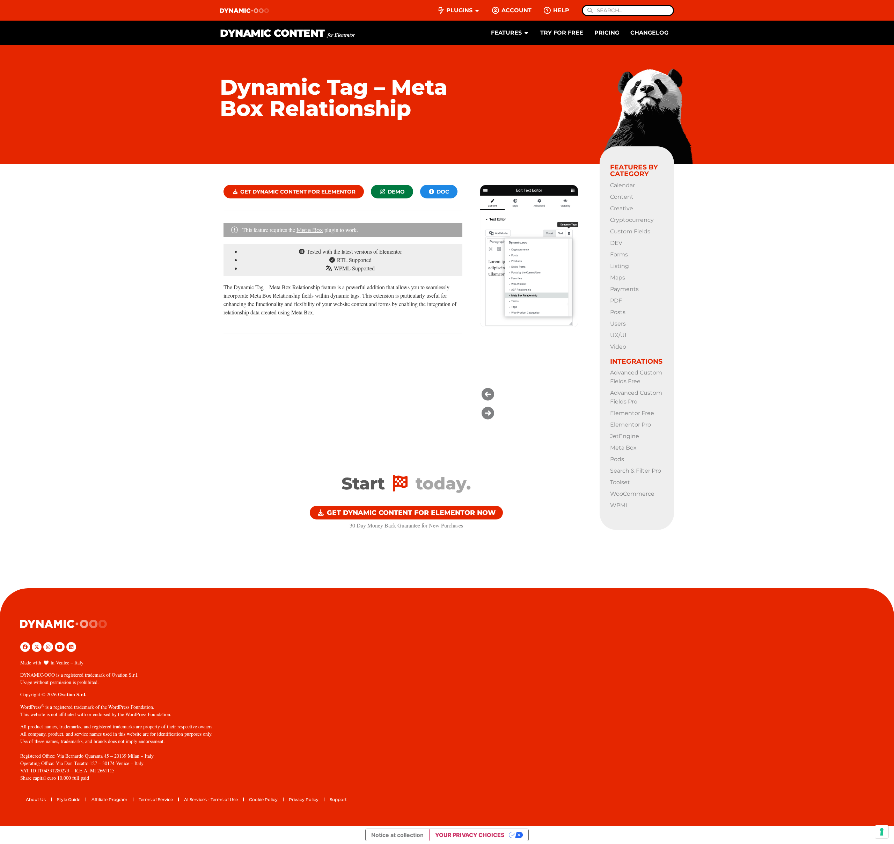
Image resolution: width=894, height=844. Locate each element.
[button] (529, 394)
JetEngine (624, 436)
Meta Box (309, 230)
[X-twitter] (37, 647)
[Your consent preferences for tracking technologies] (881, 831)
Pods (617, 459)
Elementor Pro (630, 424)
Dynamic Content (287, 33)
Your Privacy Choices (470, 834)
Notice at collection (397, 834)
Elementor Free (632, 413)
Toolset (620, 482)
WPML (619, 505)
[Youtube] (60, 647)
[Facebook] (25, 647)
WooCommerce (632, 493)
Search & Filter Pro (635, 470)
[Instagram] (48, 647)
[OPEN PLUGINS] (477, 10)
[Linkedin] (71, 647)
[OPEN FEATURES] (526, 33)
